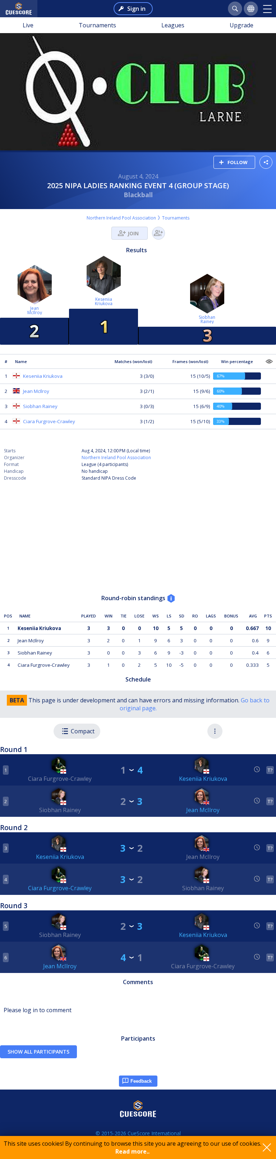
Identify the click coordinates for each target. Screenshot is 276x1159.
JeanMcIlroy (34, 310)
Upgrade (241, 25)
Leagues (172, 25)
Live (28, 25)
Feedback (141, 1081)
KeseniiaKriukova (103, 301)
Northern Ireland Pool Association (121, 218)
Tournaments (97, 25)
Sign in (136, 9)
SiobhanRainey (207, 319)
